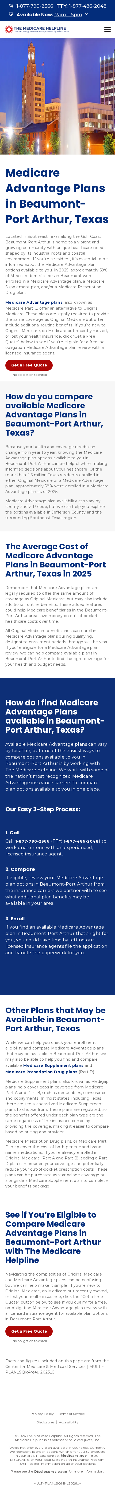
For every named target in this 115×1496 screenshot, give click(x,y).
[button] (49, 14)
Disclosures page (50, 1472)
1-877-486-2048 (81, 841)
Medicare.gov (74, 1456)
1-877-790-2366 (32, 841)
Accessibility (69, 1422)
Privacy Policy (42, 1414)
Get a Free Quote (29, 365)
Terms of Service (71, 1414)
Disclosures (45, 1422)
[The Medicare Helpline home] (37, 29)
